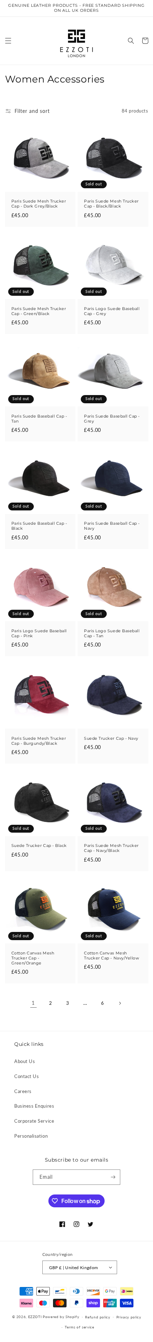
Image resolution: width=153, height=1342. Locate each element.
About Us (24, 1061)
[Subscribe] (113, 1177)
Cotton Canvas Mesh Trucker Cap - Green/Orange (32, 958)
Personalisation (31, 1136)
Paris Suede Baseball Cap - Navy (112, 526)
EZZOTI (35, 1316)
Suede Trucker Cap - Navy (111, 738)
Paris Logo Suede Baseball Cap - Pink (39, 633)
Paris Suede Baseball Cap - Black (39, 526)
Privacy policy (128, 1317)
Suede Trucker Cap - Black (39, 845)
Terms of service (79, 1327)
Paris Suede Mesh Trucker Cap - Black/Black (111, 204)
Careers (23, 1091)
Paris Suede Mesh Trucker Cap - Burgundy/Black (38, 741)
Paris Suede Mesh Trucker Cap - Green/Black (38, 311)
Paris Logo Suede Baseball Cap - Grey (112, 311)
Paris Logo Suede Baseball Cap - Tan (112, 633)
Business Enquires (34, 1106)
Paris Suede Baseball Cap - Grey (112, 419)
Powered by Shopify (61, 1316)
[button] (8, 41)
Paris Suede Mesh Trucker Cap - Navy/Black (111, 848)
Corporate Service (34, 1121)
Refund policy (97, 1317)
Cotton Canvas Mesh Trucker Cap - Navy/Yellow (111, 956)
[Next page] (120, 1003)
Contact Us (26, 1076)
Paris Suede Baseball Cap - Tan (39, 419)
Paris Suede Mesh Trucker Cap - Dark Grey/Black (38, 204)
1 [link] (33, 1003)
